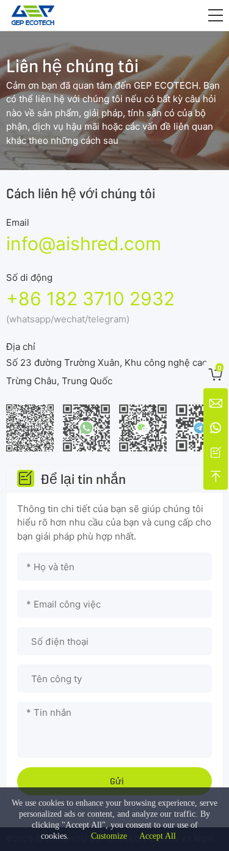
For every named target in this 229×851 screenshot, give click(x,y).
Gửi (117, 781)
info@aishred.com (83, 243)
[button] (215, 15)
